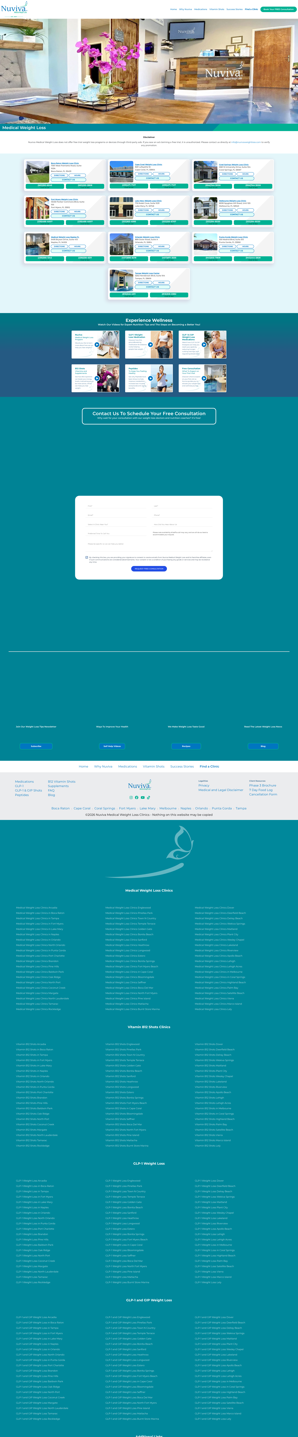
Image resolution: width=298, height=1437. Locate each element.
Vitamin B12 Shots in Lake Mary (34, 1065)
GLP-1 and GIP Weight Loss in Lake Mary (39, 1338)
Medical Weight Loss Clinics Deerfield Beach (220, 912)
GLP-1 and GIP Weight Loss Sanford (125, 1349)
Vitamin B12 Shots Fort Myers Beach (126, 1103)
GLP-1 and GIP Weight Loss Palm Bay (216, 1397)
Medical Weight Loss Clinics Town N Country (130, 918)
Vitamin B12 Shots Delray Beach (213, 1054)
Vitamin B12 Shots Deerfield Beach (215, 1049)
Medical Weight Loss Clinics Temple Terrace (130, 923)
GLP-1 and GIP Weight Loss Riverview (216, 1360)
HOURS (77, 175)
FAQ (51, 790)
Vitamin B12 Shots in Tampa (32, 1054)
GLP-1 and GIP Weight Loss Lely (213, 1418)
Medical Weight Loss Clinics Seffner (125, 982)
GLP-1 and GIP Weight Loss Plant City (216, 1343)
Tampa (241, 808)
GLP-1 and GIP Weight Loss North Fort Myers (131, 1402)
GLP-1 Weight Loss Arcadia (31, 1180)
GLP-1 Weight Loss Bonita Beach (124, 1207)
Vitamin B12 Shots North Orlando (35, 1081)
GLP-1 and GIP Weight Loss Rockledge (38, 1418)
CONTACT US (68, 180)
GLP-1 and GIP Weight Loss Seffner (125, 1392)
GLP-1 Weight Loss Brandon (32, 1234)
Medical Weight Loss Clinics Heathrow (127, 945)
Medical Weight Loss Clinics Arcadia (36, 907)
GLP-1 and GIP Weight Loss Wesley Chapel (219, 1349)
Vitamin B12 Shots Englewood (122, 1044)
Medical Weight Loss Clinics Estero (125, 955)
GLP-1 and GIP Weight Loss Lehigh (215, 1370)
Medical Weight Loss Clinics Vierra (214, 998)
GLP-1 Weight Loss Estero (120, 1228)
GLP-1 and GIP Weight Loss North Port (38, 1392)
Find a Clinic (251, 9)
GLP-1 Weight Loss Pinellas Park (123, 1186)
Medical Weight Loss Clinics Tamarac (37, 1003)
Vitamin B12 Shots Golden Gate (123, 1065)
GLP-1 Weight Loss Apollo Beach (213, 1228)
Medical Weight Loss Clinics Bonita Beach (129, 934)
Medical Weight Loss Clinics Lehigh (215, 961)
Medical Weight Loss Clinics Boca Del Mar (129, 987)
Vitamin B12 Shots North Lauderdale (37, 1135)
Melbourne (168, 808)
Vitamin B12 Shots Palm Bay (211, 1124)
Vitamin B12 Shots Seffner (120, 1119)
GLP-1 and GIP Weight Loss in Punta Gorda (40, 1360)
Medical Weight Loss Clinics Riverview (216, 950)
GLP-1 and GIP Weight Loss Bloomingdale (129, 1386)
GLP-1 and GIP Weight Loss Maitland (216, 1338)
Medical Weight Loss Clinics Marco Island (218, 1003)
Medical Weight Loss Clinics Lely (213, 1009)
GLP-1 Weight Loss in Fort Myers (34, 1196)
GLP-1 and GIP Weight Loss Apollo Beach (218, 1365)
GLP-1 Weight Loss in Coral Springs (215, 1250)
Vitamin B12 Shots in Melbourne (213, 1108)
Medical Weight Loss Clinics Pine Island (128, 998)
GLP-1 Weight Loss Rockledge (33, 1282)
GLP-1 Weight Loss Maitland (211, 1202)
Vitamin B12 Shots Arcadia (31, 1044)
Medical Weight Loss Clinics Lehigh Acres (218, 966)
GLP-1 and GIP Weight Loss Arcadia (36, 1317)
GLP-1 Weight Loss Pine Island (122, 1271)
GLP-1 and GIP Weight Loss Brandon (37, 1370)
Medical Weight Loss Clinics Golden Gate (128, 929)
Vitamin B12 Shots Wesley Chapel (214, 1076)
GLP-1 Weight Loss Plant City (211, 1207)
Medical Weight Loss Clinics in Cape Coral (129, 971)
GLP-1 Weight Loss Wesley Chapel (214, 1212)
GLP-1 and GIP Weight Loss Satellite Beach (219, 1402)
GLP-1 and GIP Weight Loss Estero (124, 1365)
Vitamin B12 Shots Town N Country (125, 1054)
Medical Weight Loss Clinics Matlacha (127, 1003)
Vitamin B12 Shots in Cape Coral (123, 1108)
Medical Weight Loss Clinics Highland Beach (220, 982)
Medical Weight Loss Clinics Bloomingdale (129, 977)
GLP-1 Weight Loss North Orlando (35, 1218)
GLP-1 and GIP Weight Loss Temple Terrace (130, 1333)
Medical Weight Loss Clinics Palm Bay (216, 987)
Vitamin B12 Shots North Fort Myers (125, 1129)
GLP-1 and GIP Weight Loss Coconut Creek (40, 1397)
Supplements (58, 786)
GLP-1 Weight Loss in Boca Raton (35, 1186)
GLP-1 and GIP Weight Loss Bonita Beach (129, 1343)
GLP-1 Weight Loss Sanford (120, 1212)
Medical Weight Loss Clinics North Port (38, 982)
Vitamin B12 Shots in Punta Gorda (35, 1086)
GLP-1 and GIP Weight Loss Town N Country (130, 1327)
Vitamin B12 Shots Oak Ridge (32, 1113)
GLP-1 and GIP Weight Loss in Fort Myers (39, 1333)
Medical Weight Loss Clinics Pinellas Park (129, 912)
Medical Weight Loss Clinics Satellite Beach (219, 993)
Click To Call (45, 186)
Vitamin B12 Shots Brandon (31, 1097)
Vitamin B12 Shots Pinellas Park (123, 1049)
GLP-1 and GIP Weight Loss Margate (37, 1402)
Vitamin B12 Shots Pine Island (122, 1135)
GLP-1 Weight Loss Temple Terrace (125, 1196)
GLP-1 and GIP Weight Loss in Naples (37, 1343)
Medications (200, 9)
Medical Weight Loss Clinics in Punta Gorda (41, 950)
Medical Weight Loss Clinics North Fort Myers (131, 993)
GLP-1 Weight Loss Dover (209, 1180)
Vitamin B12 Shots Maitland (210, 1065)
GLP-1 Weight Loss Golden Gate (123, 1202)
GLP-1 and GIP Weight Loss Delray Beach (218, 1327)
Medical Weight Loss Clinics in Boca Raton (40, 912)
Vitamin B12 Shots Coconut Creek (35, 1124)
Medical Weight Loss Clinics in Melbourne (218, 971)
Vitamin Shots (216, 9)
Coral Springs (104, 808)
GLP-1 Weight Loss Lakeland (211, 1218)
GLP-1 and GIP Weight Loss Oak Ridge (38, 1386)
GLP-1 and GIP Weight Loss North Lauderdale (42, 1408)
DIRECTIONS (59, 175)
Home (173, 9)
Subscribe (36, 746)
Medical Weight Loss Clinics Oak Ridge (38, 977)
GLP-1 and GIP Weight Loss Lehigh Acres (218, 1376)
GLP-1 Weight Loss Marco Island (213, 1276)
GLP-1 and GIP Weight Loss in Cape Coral (128, 1381)
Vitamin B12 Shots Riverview (211, 1086)
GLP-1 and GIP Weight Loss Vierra (214, 1408)
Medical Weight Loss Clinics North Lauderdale (42, 998)
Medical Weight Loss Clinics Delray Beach (219, 918)
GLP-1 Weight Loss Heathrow (122, 1218)
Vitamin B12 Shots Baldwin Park (34, 1108)
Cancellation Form (263, 794)
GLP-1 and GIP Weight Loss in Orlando (38, 1349)
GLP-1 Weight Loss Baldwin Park (34, 1244)
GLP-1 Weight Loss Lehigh (210, 1234)
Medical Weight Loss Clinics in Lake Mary (39, 929)
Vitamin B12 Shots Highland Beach (215, 1119)
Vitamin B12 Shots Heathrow (121, 1081)
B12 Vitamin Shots (61, 781)
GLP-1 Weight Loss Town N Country (125, 1191)
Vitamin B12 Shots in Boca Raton (34, 1049)
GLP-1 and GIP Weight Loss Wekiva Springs (219, 1333)
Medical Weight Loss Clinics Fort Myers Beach (131, 966)
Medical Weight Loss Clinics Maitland (216, 929)
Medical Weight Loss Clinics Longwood (127, 950)
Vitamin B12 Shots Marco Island (213, 1140)
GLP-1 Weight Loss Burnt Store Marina (127, 1282)
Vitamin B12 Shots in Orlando (32, 1076)
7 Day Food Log (261, 790)
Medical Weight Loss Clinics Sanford (126, 939)
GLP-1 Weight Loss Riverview (211, 1223)
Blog (263, 746)
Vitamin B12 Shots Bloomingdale (124, 1113)
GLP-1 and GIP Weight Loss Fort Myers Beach (131, 1376)
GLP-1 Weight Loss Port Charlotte (35, 1228)
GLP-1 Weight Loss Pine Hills (32, 1239)
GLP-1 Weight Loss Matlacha (121, 1276)
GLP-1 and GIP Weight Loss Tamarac (37, 1413)
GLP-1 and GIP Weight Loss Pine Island (127, 1408)
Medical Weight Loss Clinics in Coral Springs (220, 977)
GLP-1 (19, 786)
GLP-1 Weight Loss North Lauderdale (37, 1271)
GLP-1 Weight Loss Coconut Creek (35, 1260)
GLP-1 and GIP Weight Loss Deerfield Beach (220, 1322)
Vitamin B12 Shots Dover (209, 1044)
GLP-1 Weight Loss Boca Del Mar (124, 1260)
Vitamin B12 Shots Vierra (209, 1135)
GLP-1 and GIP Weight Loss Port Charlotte (40, 1365)
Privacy (203, 785)
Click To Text (85, 186)
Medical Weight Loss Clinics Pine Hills (37, 966)
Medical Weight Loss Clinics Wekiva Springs (220, 923)
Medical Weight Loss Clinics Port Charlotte (40, 955)
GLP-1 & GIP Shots (28, 790)
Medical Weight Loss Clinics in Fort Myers (39, 923)
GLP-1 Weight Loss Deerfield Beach (215, 1186)
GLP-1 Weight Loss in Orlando (33, 1212)
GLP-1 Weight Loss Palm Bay (211, 1260)
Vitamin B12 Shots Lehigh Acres (213, 1103)
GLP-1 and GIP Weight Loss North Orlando (40, 1354)
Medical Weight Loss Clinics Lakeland (216, 945)
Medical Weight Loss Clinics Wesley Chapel (219, 939)
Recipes (186, 746)
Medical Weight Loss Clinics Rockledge (38, 1009)
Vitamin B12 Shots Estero (119, 1092)
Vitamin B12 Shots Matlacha (121, 1140)
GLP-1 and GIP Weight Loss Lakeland (216, 1354)
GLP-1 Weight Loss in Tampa (32, 1191)
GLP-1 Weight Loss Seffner (120, 1255)
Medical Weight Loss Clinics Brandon (37, 961)
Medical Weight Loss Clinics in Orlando (38, 939)
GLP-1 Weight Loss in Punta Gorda (35, 1223)
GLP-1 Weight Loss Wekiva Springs (215, 1196)
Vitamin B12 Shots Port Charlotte (34, 1092)
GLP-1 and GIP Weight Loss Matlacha (126, 1413)
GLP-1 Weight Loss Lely (208, 1282)
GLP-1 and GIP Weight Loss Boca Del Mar (129, 1397)
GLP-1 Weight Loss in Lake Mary (34, 1202)
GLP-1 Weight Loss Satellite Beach (214, 1266)
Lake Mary (148, 808)
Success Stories (235, 9)
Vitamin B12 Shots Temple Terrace (124, 1060)
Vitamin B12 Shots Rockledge (32, 1145)
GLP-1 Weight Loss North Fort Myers (126, 1266)
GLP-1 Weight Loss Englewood (122, 1180)
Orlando (201, 808)
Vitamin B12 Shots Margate (31, 1129)
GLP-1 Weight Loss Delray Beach (213, 1191)
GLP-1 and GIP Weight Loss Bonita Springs (129, 1370)
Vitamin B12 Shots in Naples (32, 1070)
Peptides (22, 795)
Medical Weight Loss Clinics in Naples (37, 934)
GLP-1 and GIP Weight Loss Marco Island (218, 1413)
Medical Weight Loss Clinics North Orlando (40, 945)
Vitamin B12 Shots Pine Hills (32, 1103)
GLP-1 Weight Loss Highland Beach (215, 1255)
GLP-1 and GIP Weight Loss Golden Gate (128, 1338)
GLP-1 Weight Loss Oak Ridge (33, 1250)
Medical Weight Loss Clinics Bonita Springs (130, 961)
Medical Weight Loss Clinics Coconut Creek (40, 987)
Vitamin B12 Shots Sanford (120, 1076)
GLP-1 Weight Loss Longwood (122, 1223)
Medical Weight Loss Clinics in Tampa (37, 918)
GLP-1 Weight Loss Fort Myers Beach (126, 1239)
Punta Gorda (222, 808)
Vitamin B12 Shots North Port (32, 1119)
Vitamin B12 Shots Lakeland (211, 1081)
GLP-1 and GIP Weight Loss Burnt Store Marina (132, 1418)
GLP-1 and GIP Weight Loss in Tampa (37, 1327)
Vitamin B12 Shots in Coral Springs (214, 1113)
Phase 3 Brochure (262, 785)
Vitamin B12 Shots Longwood (122, 1086)
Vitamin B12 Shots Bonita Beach (123, 1070)
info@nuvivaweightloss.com (246, 142)
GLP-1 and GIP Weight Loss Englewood (127, 1317)
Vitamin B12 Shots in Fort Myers (34, 1060)
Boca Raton (60, 808)
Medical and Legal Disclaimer (220, 790)
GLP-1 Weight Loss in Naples (32, 1207)
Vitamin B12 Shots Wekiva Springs (214, 1060)
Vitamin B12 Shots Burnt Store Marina (126, 1145)
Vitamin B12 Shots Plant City (211, 1070)
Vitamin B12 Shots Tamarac (31, 1140)
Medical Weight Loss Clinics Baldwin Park (40, 971)
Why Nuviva (185, 9)
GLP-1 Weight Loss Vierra (209, 1271)
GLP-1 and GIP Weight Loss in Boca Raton (40, 1322)
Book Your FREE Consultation (279, 9)
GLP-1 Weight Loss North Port (33, 1255)
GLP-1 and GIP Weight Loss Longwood (127, 1360)
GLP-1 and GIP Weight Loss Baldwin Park (39, 1381)
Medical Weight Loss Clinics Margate (37, 993)
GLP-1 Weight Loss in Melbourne (213, 1244)
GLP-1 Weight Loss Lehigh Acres (213, 1239)
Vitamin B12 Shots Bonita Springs (124, 1097)
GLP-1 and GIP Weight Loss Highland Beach (220, 1392)
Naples (186, 808)
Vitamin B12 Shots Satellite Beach (214, 1129)
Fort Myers (127, 808)
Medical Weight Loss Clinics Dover (214, 907)
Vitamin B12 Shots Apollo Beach (213, 1092)
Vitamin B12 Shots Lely (208, 1145)
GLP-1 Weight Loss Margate (32, 1266)
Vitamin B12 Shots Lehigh (209, 1097)
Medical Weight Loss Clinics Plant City (216, 934)
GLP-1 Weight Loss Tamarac (32, 1276)
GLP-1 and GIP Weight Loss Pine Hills (37, 1376)
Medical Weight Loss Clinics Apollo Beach (218, 955)
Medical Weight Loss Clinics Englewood (128, 907)
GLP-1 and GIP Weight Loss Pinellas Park (128, 1322)
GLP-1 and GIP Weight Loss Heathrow (127, 1354)
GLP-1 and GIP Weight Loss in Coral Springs (219, 1386)
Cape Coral (82, 808)
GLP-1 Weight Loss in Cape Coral (123, 1244)
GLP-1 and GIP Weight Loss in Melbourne (218, 1381)
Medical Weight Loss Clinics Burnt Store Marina (132, 1009)
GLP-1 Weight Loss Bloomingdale (124, 1250)
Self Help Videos (112, 746)
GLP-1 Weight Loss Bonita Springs (124, 1234)
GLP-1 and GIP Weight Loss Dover (214, 1317)
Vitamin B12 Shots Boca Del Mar (123, 1124)
